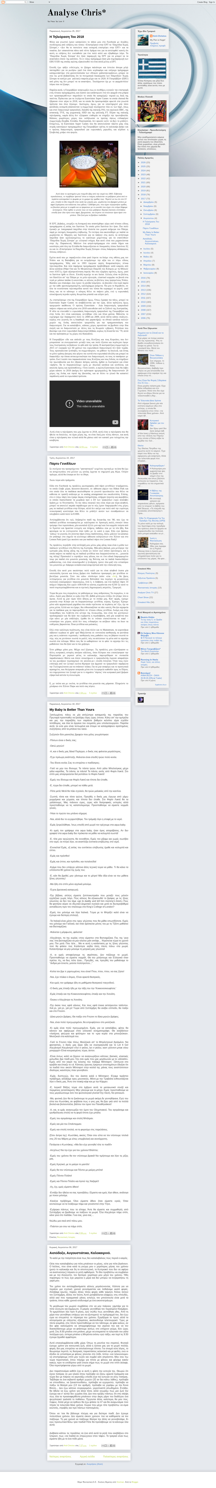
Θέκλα (140, 445)
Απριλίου (147, 261)
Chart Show (143, 597)
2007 (143, 314)
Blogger (135, 1482)
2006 (143, 318)
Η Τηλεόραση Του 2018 (67, 37)
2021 (143, 182)
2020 (143, 186)
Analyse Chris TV (146, 592)
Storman (120, 1482)
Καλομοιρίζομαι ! (157, 465)
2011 (143, 298)
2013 (143, 290)
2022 (143, 178)
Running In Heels (149, 659)
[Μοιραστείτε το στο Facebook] (112, 447)
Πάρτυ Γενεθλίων (63, 463)
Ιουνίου (147, 252)
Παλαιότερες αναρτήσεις (115, 1456)
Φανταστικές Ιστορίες (66, 1237)
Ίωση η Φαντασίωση (156, 539)
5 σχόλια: (93, 693)
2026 (143, 162)
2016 (143, 278)
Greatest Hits (144, 602)
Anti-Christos (159, 36)
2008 (143, 310)
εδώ (114, 576)
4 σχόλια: (94, 447)
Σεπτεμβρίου (149, 214)
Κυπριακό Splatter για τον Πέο (157, 423)
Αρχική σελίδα (87, 1456)
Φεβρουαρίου (149, 269)
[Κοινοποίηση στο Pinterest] (115, 447)
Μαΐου (146, 256)
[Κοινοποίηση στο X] (109, 447)
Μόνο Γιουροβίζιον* (150, 649)
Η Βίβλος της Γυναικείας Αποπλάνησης (156, 493)
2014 (143, 286)
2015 (143, 282)
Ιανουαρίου (148, 273)
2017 (143, 198)
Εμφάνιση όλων (160, 685)
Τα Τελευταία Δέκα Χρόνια (149, 400)
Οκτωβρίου (148, 210)
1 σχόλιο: (93, 1445)
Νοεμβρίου (148, 206)
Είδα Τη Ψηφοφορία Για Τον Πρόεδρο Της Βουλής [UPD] (152, 519)
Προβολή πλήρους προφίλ (157, 44)
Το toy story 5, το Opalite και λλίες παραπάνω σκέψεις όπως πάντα (151, 622)
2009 (143, 306)
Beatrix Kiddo (147, 617)
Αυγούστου (148, 218)
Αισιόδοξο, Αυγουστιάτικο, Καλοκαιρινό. (80, 1253)
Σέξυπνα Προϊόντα (146, 578)
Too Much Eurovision (150, 651)
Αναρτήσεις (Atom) (95, 1464)
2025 (143, 166)
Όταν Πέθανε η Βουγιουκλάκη (157, 356)
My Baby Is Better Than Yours (72, 709)
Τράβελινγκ (143, 583)
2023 (143, 174)
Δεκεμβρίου (148, 202)
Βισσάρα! (145, 673)
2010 (143, 302)
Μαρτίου (147, 265)
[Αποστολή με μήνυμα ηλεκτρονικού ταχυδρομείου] (104, 447)
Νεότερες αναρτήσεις (60, 1456)
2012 (143, 294)
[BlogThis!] (106, 447)
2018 (143, 194)
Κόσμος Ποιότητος (146, 573)
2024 (143, 170)
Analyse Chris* (76, 13)
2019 (143, 190)
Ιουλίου (147, 249)
